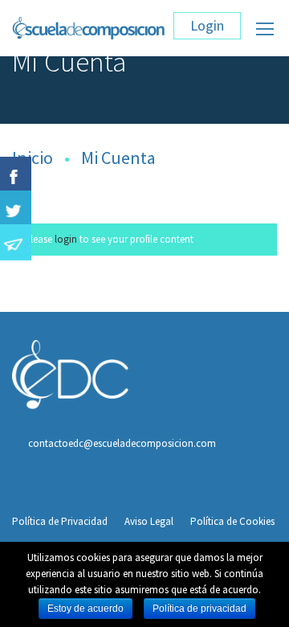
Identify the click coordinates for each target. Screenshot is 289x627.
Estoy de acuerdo (85, 608)
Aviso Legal (148, 521)
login (66, 239)
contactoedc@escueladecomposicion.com (122, 443)
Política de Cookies (232, 521)
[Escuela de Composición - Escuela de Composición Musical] (88, 32)
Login (207, 25)
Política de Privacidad (60, 521)
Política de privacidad (199, 608)
